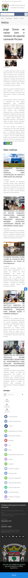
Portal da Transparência (14, 478)
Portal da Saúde (12, 473)
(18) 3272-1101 (6, 521)
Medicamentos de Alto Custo (15, 454)
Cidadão (7, 401)
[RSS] (19, 536)
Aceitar (14, 575)
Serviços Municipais (13, 492)
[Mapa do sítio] (2, 536)
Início (2, 18)
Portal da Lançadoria (13, 468)
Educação (10, 440)
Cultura (10, 426)
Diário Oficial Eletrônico (14, 436)
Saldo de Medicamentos (14, 482)
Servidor (7, 411)
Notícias (16, 18)
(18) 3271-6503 (6, 527)
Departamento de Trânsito (15, 431)
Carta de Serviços (13, 416)
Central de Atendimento (14, 421)
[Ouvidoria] (23, 536)
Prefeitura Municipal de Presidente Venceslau (17, 6)
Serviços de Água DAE (14, 487)
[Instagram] (9, 536)
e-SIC (9, 445)
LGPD (9, 450)
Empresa (7, 406)
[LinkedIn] (16, 536)
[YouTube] (13, 536)
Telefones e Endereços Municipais (12, 498)
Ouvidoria (11, 464)
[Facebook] (6, 536)
